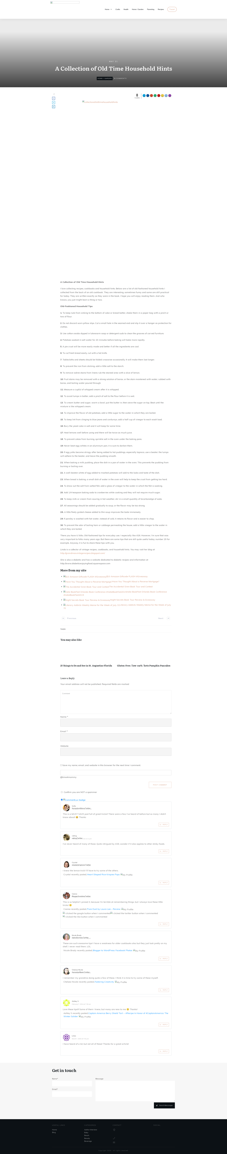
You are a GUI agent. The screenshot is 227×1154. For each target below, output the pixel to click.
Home (54, 1130)
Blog (54, 1132)
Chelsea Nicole (77, 970)
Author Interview (90, 1130)
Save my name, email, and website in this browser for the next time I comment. (101, 765)
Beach (86, 1135)
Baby (86, 1132)
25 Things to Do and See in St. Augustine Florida (87, 656)
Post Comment (160, 785)
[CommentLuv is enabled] (74, 799)
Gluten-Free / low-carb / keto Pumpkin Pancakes (144, 656)
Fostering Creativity (104, 981)
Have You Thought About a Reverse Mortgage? (135, 581)
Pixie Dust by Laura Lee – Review (103, 909)
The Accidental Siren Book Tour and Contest (131, 586)
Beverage (88, 1141)
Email (64, 731)
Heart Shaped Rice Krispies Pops (103, 874)
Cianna (74, 894)
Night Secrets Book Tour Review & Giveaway (132, 599)
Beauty (87, 1138)
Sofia (74, 806)
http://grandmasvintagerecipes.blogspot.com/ (82, 553)
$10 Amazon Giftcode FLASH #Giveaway (127, 576)
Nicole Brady (76, 935)
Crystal (74, 862)
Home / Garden (105, 78)
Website (64, 746)
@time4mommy (68, 777)
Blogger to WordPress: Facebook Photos (112, 950)
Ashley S (75, 1001)
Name (64, 716)
